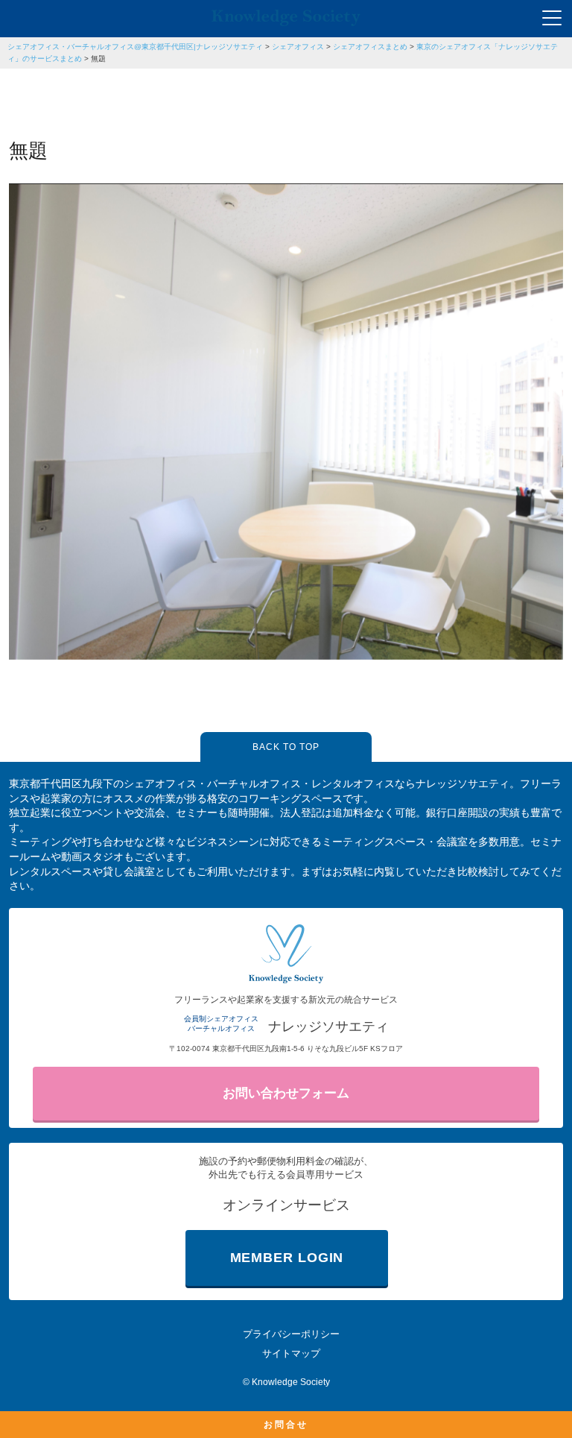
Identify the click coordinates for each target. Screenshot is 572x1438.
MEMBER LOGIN (287, 1257)
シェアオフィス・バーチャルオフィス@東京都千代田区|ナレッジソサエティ (135, 46)
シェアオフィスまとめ (370, 46)
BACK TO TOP (286, 747)
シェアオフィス (298, 46)
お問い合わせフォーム (286, 1093)
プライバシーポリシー (291, 1334)
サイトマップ (291, 1353)
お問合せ (286, 1424)
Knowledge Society (291, 1382)
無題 (98, 58)
